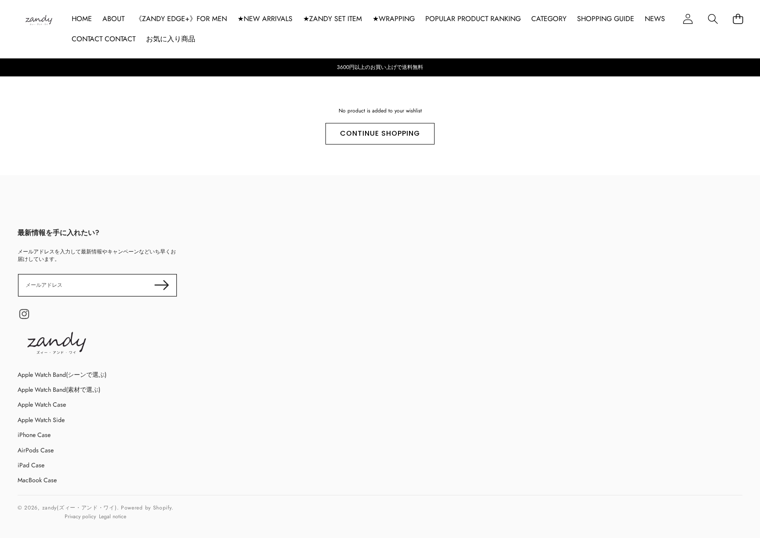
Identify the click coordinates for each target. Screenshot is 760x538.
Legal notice (112, 516)
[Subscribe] (161, 285)
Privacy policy (80, 516)
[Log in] (688, 19)
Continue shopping (380, 133)
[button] (713, 19)
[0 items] (738, 19)
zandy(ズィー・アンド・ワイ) (79, 508)
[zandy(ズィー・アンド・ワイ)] (39, 21)
